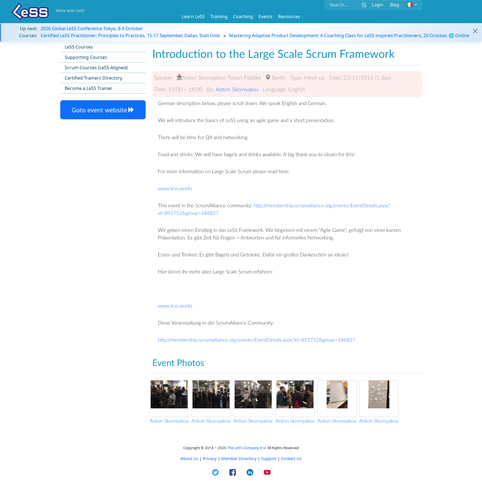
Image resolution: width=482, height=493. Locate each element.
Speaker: (164, 77)
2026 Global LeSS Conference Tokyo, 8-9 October (92, 28)
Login (377, 4)
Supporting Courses (86, 57)
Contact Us (291, 458)
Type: (296, 77)
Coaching (243, 16)
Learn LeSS (193, 16)
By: (210, 89)
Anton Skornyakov (237, 89)
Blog (394, 4)
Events (266, 16)
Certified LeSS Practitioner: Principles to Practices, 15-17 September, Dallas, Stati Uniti (130, 35)
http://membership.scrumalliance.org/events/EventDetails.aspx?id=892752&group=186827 (256, 340)
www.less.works (175, 188)
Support (268, 458)
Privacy (210, 458)
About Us (189, 458)
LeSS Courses (79, 47)
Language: (275, 89)
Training (219, 16)
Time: (160, 89)
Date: (335, 77)
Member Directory (239, 458)
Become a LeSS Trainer (88, 88)
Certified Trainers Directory (93, 78)
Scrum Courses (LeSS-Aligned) (96, 68)
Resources (289, 16)
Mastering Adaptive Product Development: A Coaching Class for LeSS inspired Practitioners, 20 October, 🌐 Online (349, 35)
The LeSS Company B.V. (246, 447)
